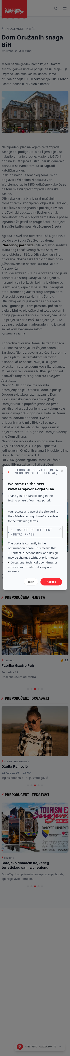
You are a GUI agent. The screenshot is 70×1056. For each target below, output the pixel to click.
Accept (51, 582)
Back (31, 582)
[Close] (62, 470)
